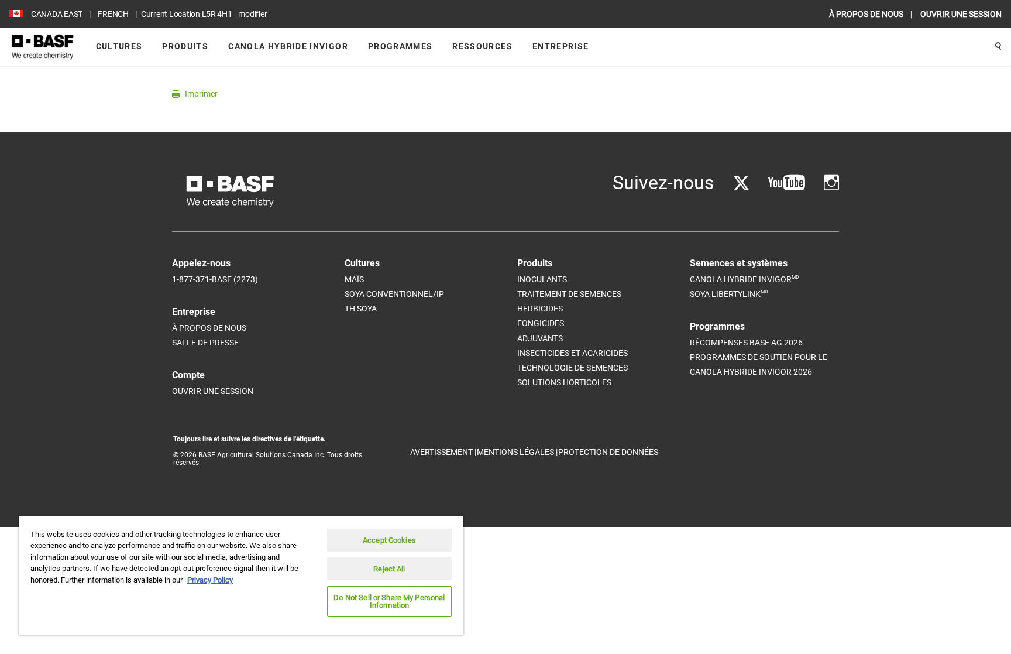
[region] (241, 575)
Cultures (119, 46)
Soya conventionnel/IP (394, 294)
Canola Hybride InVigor (288, 46)
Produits (185, 46)
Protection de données (608, 452)
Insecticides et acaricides (572, 353)
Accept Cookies (389, 540)
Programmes (400, 46)
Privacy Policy (210, 580)
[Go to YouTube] (786, 183)
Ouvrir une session (212, 391)
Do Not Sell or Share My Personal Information (389, 601)
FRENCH (113, 14)
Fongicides (540, 323)
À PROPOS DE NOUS (867, 14)
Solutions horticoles (564, 382)
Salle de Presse (205, 342)
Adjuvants (540, 338)
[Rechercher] (998, 47)
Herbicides (540, 308)
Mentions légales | (517, 452)
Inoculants (542, 279)
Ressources (482, 46)
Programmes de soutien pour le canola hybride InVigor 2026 (758, 364)
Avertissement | (443, 452)
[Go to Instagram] (831, 183)
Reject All (389, 568)
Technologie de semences (572, 367)
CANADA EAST (56, 14)
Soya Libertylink (729, 294)
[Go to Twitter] (741, 183)
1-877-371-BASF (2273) (215, 279)
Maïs (354, 279)
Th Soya (361, 308)
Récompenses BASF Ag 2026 (746, 342)
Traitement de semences (569, 294)
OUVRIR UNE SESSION (961, 14)
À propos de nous (209, 328)
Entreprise (560, 46)
